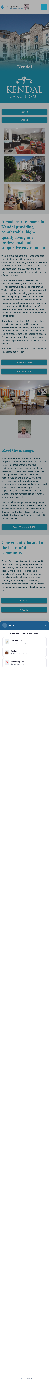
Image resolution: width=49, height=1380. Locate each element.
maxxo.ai (29, 1378)
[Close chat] (45, 625)
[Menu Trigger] (44, 7)
